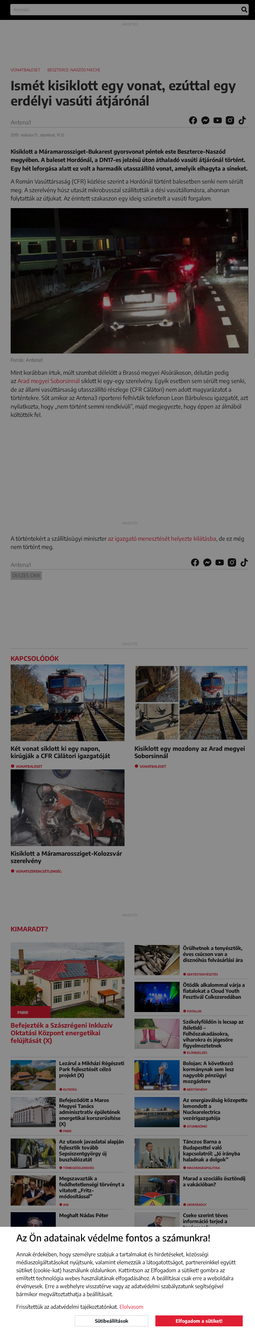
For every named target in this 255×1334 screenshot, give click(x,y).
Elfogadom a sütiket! (199, 1321)
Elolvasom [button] (131, 1306)
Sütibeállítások (111, 1321)
